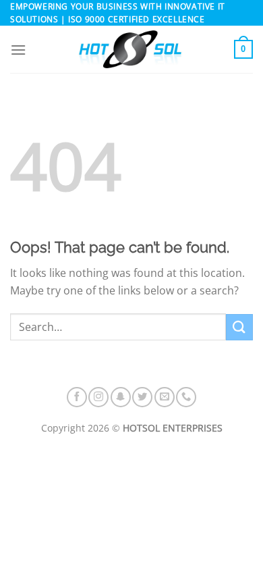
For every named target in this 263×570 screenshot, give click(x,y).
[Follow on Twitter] (142, 397)
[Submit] (239, 327)
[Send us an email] (164, 397)
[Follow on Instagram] (98, 397)
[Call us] (186, 397)
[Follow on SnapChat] (121, 397)
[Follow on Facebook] (77, 397)
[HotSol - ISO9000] (130, 49)
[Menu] (18, 49)
